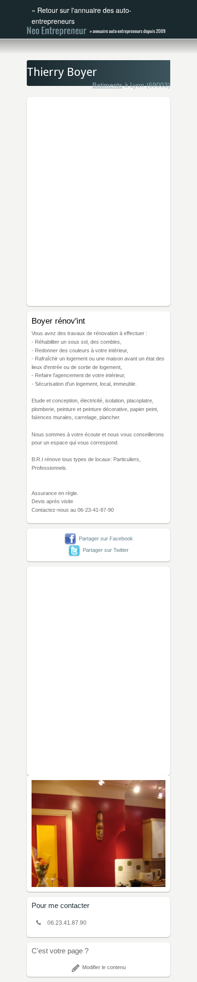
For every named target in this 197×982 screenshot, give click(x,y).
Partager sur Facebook (106, 538)
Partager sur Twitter (106, 550)
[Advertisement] (98, 200)
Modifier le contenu (104, 967)
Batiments (107, 85)
